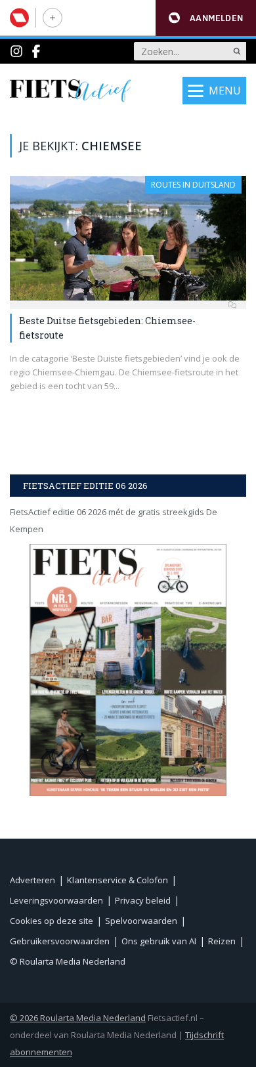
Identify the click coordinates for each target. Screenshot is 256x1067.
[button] (206, 18)
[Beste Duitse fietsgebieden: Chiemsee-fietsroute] (128, 238)
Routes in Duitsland (193, 184)
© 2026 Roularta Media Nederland (78, 1018)
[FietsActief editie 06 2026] (128, 669)
